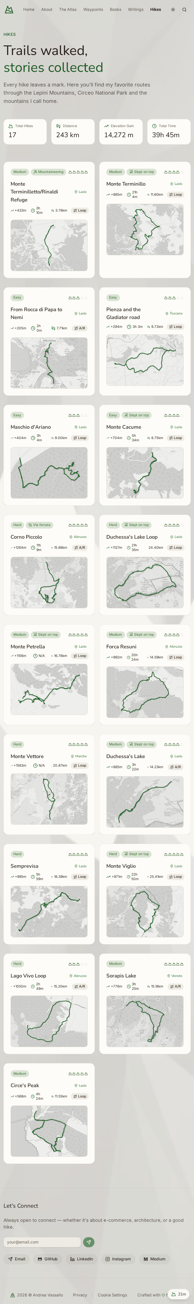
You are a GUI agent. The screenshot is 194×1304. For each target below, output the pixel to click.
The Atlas (68, 9)
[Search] (184, 10)
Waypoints (93, 9)
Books (115, 9)
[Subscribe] (88, 1242)
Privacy (80, 1295)
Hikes (155, 9)
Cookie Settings (112, 1295)
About (46, 9)
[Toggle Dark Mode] (173, 10)
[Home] (9, 9)
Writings (135, 9)
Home (28, 9)
